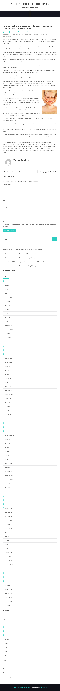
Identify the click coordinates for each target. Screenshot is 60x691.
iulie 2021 (7, 370)
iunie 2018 (7, 492)
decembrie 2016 (9, 561)
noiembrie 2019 (9, 427)
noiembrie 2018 (9, 475)
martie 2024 (8, 321)
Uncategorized (8, 655)
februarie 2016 (9, 589)
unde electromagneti (8, 36)
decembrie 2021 (9, 350)
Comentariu (7, 184)
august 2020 (8, 398)
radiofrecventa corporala (9, 34)
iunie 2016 (7, 577)
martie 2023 (8, 338)
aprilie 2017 (8, 544)
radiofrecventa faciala (21, 34)
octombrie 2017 (9, 524)
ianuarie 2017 (8, 556)
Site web (5, 215)
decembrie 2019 (9, 423)
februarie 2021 (9, 386)
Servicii (30, 32)
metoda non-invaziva (40, 32)
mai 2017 (7, 540)
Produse (7, 631)
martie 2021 (8, 382)
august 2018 (8, 483)
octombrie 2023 (9, 329)
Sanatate (7, 643)
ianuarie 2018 (8, 512)
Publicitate (7, 639)
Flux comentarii (7, 673)
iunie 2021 (7, 374)
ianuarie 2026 (8, 293)
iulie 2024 (7, 317)
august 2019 (8, 439)
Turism (6, 651)
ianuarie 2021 (8, 390)
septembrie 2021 (9, 362)
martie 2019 (8, 459)
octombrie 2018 (9, 479)
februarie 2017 (9, 552)
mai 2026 (7, 289)
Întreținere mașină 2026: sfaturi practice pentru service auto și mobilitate (22, 249)
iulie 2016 (7, 573)
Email (5, 207)
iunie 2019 (7, 447)
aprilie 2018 (8, 500)
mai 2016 (7, 581)
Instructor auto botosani (30, 4)
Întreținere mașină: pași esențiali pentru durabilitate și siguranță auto (21, 253)
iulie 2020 (7, 402)
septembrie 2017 (9, 528)
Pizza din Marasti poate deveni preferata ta (15, 172)
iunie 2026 (7, 285)
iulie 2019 (7, 443)
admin (6, 32)
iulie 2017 (7, 532)
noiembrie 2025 (9, 297)
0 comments (23, 32)
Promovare (8, 635)
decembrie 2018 (9, 471)
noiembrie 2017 (9, 520)
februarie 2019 (9, 463)
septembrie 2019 (9, 435)
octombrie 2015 (9, 605)
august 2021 (8, 366)
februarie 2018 (9, 508)
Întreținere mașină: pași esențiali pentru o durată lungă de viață (19, 266)
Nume (5, 200)
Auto (6, 615)
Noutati (7, 627)
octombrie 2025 (9, 301)
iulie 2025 (7, 305)
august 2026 (8, 281)
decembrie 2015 (9, 597)
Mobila (6, 623)
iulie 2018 (7, 488)
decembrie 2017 (9, 516)
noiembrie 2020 (9, 394)
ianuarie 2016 (8, 593)
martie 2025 (8, 313)
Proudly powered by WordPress (21, 687)
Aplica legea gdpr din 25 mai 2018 (47, 172)
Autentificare (6, 665)
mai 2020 (7, 411)
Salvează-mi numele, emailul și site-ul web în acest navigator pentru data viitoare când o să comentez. (30, 225)
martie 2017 (8, 548)
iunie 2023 (7, 334)
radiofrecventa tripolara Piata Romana (37, 34)
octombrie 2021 (9, 358)
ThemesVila (44, 687)
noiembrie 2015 (9, 601)
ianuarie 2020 (8, 419)
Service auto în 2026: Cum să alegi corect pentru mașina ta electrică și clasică (23, 262)
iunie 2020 (7, 406)
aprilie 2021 (8, 378)
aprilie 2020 (8, 415)
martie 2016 (8, 585)
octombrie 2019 (9, 431)
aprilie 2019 (8, 455)
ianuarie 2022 (8, 346)
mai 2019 (7, 451)
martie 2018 (8, 504)
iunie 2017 (7, 536)
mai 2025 (7, 309)
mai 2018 (7, 496)
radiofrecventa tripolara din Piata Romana (22, 70)
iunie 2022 (7, 342)
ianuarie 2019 (8, 467)
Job (5, 619)
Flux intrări (5, 669)
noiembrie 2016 (9, 565)
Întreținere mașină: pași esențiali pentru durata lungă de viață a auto (21, 258)
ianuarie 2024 (8, 325)
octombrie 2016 (9, 569)
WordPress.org (7, 677)
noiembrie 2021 (9, 354)
